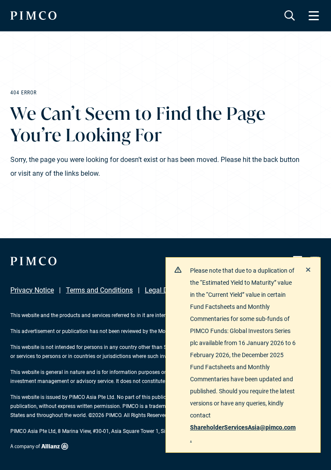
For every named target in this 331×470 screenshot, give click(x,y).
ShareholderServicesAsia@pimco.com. (243, 433)
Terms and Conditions (99, 290)
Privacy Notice (32, 290)
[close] (308, 270)
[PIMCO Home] (33, 15)
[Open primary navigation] (314, 15)
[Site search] (290, 15)
